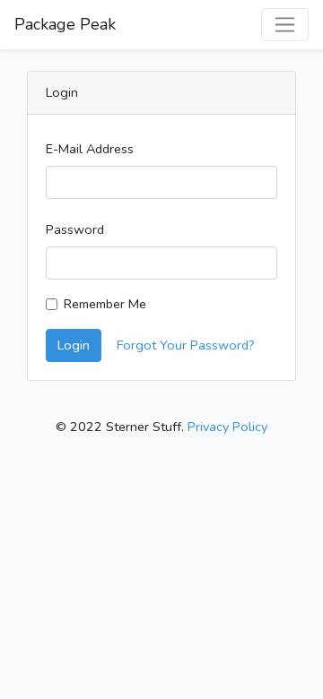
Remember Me (105, 304)
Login (73, 345)
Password (75, 229)
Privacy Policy (227, 427)
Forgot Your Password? (186, 345)
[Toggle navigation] (285, 24)
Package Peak (65, 24)
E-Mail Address (90, 149)
